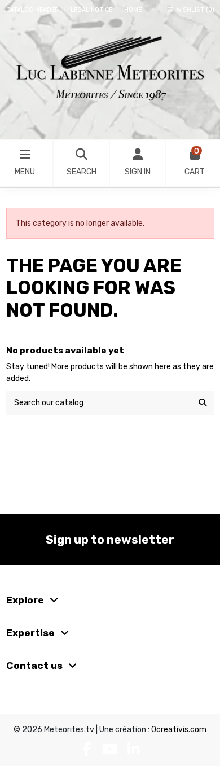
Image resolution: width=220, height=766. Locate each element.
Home (133, 10)
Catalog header (33, 10)
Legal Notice (92, 10)
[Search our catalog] (202, 403)
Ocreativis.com (178, 729)
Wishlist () (194, 10)
